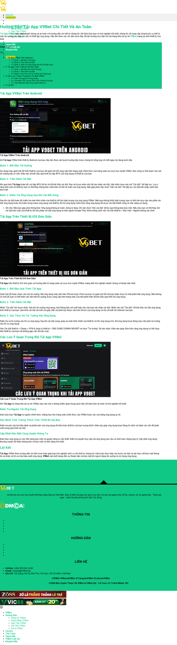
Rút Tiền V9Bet (18, 625)
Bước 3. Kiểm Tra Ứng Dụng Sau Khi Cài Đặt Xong (33, 65)
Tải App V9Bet (7, 33)
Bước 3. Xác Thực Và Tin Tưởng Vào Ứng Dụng (32, 74)
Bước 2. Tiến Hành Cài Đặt (24, 62)
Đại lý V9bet (17, 628)
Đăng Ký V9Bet (18, 618)
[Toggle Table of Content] (2, 53)
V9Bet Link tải (13, 47)
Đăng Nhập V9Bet (19, 620)
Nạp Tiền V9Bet (18, 31)
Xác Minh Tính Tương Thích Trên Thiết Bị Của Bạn (33, 81)
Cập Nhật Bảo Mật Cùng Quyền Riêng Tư (30, 83)
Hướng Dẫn (11, 23)
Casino (9, 39)
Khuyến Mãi (11, 49)
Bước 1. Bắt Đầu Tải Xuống (24, 60)
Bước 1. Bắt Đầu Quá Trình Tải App (27, 69)
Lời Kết (11, 85)
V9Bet (9, 20)
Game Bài (10, 44)
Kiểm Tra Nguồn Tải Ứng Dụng (26, 78)
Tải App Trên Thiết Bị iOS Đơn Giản (23, 67)
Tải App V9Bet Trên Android (20, 58)
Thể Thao (10, 41)
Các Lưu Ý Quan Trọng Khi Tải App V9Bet (26, 76)
